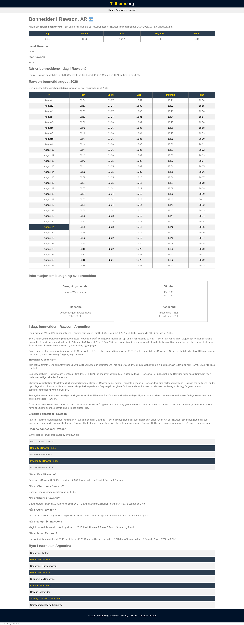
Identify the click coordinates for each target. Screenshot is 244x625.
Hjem (110, 10)
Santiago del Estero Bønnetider (46, 598)
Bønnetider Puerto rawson (43, 566)
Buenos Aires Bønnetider (42, 579)
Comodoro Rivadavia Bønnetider (46, 605)
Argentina (120, 10)
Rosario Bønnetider (40, 592)
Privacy (124, 615)
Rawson (132, 10)
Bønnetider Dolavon (40, 559)
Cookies (114, 615)
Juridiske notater (147, 615)
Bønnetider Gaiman (40, 572)
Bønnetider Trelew (39, 553)
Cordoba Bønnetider (40, 585)
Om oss (134, 615)
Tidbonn (118, 3)
